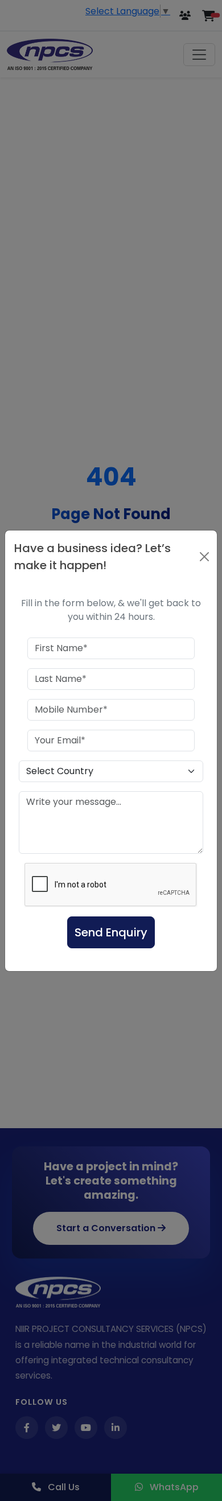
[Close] (204, 557)
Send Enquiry (111, 932)
